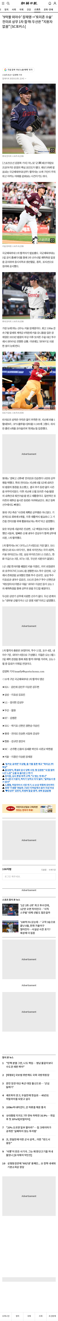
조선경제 (52, 1316)
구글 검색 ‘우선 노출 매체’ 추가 (20, 69)
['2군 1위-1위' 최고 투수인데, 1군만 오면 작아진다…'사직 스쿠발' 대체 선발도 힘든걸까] (10, 910)
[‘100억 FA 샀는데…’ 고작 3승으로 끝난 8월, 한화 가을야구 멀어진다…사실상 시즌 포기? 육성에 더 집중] (10, 926)
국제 (29, 1316)
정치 (17, 1316)
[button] (3, 3)
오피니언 (5, 1316)
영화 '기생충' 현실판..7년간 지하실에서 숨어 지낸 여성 (29, 787)
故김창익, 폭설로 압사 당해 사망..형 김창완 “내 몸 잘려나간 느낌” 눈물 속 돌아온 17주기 (28, 772)
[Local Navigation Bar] (3, 3)
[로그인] (55, 3)
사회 (40, 1316)
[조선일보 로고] (29, 3)
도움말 (44, 870)
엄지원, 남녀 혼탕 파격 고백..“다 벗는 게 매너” (26, 776)
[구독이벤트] (29, 808)
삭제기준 (52, 870)
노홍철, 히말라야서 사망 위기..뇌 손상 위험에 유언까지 (29, 785)
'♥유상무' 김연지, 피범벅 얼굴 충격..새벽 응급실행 (28, 790)
